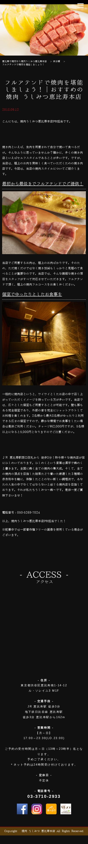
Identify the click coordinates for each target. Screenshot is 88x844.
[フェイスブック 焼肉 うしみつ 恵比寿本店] (22, 809)
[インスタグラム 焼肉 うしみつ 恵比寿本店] (36, 809)
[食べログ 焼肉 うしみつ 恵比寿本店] (51, 809)
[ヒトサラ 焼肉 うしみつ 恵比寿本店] (65, 809)
